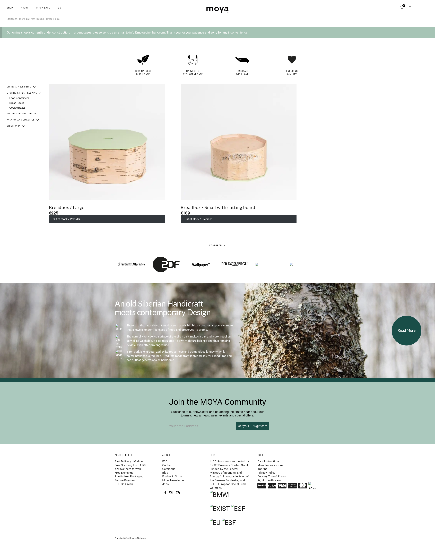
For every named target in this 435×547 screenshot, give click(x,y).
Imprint (262, 469)
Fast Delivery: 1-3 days (129, 461)
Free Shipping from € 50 (130, 465)
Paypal (261, 485)
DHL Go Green (124, 484)
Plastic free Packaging (129, 476)
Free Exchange (124, 472)
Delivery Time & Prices (271, 476)
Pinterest (179, 491)
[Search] (410, 8)
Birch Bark (43, 7)
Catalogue (168, 469)
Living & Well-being (19, 86)
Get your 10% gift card (252, 426)
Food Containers (19, 97)
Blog (165, 472)
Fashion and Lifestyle (20, 119)
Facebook (164, 491)
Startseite (12, 19)
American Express (292, 485)
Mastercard (302, 485)
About (24, 7)
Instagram (172, 491)
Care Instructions (268, 461)
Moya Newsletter (173, 480)
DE (59, 7)
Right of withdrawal (269, 480)
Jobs (165, 484)
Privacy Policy (266, 472)
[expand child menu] (32, 86)
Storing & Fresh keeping (31, 19)
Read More (407, 330)
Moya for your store (270, 465)
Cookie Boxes (17, 107)
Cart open (396, 8)
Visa (282, 485)
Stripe (272, 485)
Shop (10, 7)
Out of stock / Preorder (66, 219)
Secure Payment (125, 480)
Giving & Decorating (19, 113)
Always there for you (128, 469)
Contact (167, 465)
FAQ (165, 461)
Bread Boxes (16, 102)
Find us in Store (172, 476)
